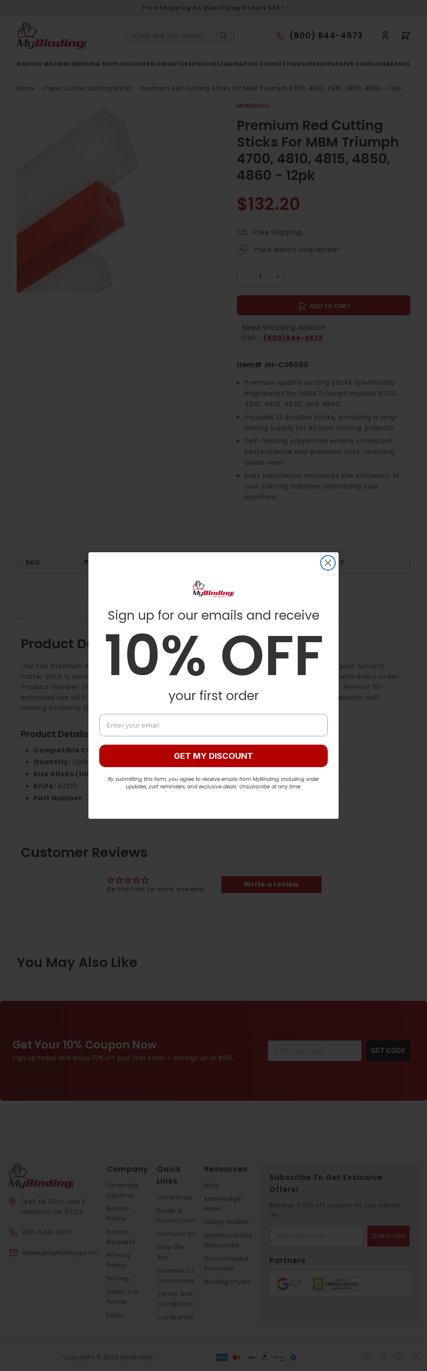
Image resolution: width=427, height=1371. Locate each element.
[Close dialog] (328, 563)
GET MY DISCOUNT (213, 756)
